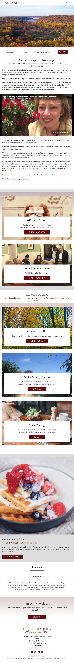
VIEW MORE (12, 557)
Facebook (32, 652)
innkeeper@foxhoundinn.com (37, 648)
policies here (23, 179)
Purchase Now (37, 232)
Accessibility (33, 656)
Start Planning (37, 278)
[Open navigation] (2, 2)
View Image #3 (38, 43)
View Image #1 (35, 43)
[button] (13, 52)
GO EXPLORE (37, 341)
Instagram (35, 652)
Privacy (42, 656)
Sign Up (37, 617)
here (69, 79)
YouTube (42, 652)
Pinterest (39, 652)
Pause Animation (70, 43)
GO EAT (37, 437)
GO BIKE (37, 389)
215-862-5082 (37, 646)
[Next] (72, 583)
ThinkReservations (59, 658)
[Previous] (1, 583)
